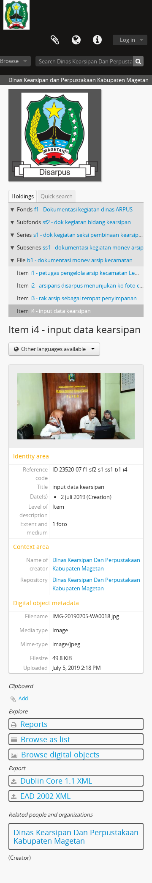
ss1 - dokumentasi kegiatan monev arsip (93, 247)
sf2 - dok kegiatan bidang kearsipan (87, 222)
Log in (127, 40)
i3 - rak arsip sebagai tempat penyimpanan (83, 298)
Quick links (97, 40)
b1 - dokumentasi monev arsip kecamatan (80, 260)
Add (23, 698)
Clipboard (54, 40)
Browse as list (44, 739)
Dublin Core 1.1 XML (55, 781)
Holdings (22, 196)
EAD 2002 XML (44, 796)
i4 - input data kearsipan (60, 311)
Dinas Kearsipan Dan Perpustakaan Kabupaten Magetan (76, 836)
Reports (33, 724)
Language (76, 40)
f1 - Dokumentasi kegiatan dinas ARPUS (83, 209)
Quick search (57, 196)
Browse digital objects (59, 754)
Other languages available (53, 349)
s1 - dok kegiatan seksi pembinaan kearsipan (89, 235)
